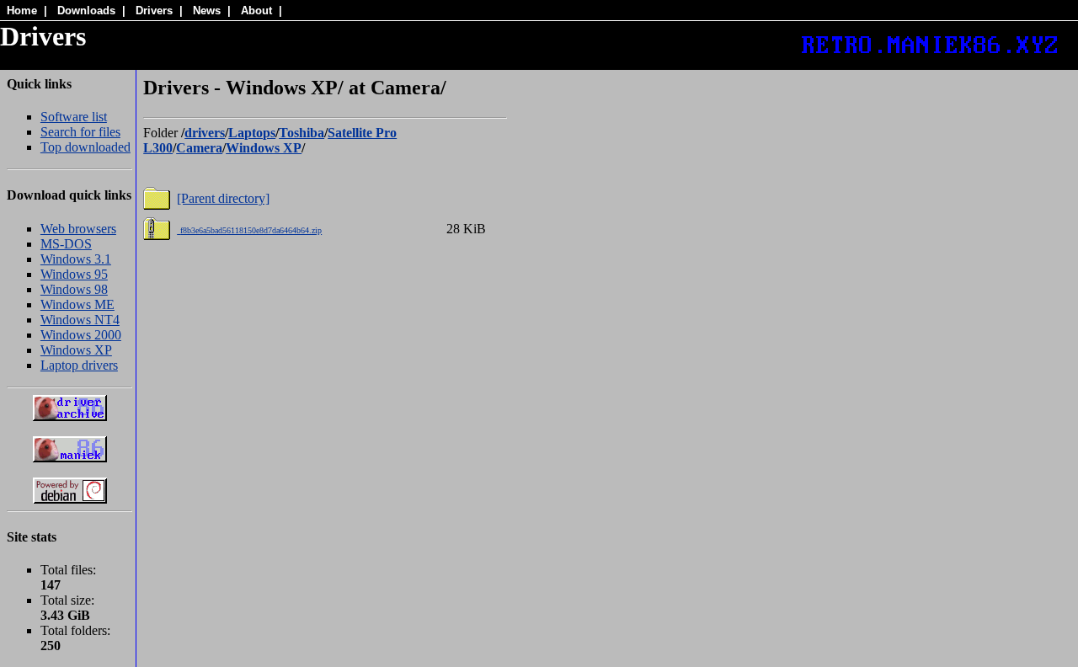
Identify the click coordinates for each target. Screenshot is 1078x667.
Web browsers (78, 228)
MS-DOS (66, 244)
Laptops (251, 132)
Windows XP (76, 350)
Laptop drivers (79, 365)
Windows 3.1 (75, 259)
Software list (73, 116)
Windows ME (77, 304)
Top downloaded (85, 147)
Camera (199, 148)
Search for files (80, 132)
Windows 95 (74, 274)
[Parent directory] (223, 198)
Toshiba (301, 132)
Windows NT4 (80, 319)
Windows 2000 (80, 335)
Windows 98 (74, 289)
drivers (204, 132)
